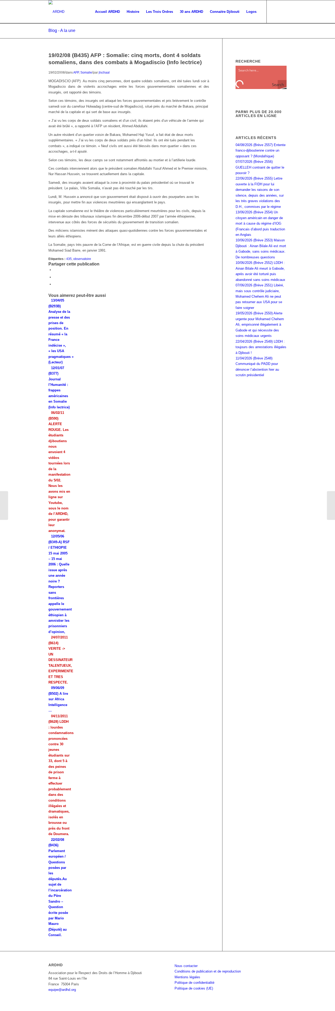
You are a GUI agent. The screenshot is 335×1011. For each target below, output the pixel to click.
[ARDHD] (56, 11)
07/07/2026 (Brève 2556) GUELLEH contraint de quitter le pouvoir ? (260, 167)
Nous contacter (186, 966)
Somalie (86, 72)
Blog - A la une (61, 30)
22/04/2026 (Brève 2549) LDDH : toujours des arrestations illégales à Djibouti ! (261, 347)
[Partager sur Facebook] (55, 270)
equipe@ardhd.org (62, 990)
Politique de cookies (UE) (194, 988)
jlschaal (104, 72)
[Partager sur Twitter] (55, 277)
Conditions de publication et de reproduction (208, 971)
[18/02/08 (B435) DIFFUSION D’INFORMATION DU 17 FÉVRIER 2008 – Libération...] (4, 505)
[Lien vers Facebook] (275, 11)
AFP (76, 72)
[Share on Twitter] (55, 284)
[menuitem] (107, 11)
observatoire (82, 258)
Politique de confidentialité (194, 983)
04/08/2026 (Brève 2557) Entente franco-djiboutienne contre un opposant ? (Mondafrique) (261, 150)
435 (69, 258)
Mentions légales (187, 977)
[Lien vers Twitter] (283, 11)
